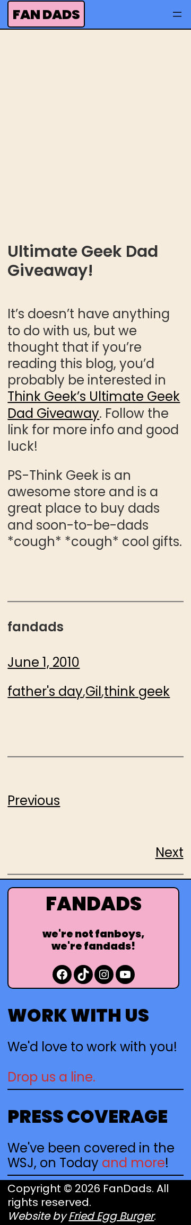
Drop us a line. (51, 1077)
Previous (33, 800)
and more (133, 1163)
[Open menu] (177, 14)
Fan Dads (46, 14)
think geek (137, 691)
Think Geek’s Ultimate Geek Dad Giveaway (93, 405)
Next (169, 852)
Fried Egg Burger (111, 1216)
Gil (93, 691)
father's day (45, 691)
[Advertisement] (95, 134)
